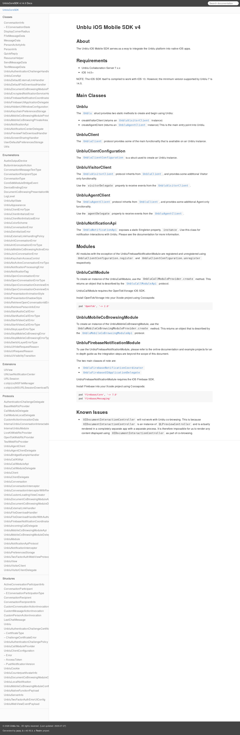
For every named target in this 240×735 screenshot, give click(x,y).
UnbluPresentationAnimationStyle (24, 293)
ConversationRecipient (17, 597)
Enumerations (11, 155)
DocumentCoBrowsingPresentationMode (28, 192)
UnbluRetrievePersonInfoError (22, 307)
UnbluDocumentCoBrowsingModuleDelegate (31, 503)
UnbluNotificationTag (16, 271)
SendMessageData (15, 62)
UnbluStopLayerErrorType (19, 329)
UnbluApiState (12, 200)
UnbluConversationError (18, 227)
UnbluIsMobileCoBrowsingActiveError (26, 249)
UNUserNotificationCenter (19, 374)
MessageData (12, 40)
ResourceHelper (14, 58)
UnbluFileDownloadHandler (20, 512)
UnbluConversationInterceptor (22, 486)
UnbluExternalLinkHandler (20, 508)
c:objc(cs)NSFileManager (19, 383)
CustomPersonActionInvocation (22, 615)
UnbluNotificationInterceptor (20, 548)
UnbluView (10, 561)
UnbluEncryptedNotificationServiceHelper (29, 93)
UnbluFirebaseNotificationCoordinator (26, 98)
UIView (8, 370)
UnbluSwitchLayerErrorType (20, 342)
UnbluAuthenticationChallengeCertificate (28, 628)
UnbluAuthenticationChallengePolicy (26, 642)
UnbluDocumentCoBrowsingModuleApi (27, 499)
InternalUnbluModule (16, 428)
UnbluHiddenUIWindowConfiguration (26, 106)
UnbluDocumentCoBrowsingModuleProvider (30, 89)
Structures (9, 578)
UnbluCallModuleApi (16, 464)
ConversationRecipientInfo (20, 602)
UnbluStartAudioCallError (19, 311)
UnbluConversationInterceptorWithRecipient (30, 490)
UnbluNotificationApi (16, 124)
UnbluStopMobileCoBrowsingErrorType (27, 338)
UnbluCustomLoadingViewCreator (24, 495)
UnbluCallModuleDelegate (20, 468)
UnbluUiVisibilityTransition (20, 355)
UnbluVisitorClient (15, 565)
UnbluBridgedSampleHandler (21, 455)
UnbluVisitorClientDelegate (20, 570)
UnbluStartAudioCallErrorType (22, 316)
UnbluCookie (12, 668)
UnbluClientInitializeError (19, 214)
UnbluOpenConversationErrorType (24, 280)
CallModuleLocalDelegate (19, 415)
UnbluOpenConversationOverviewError (27, 285)
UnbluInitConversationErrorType (23, 245)
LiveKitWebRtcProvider (18, 433)
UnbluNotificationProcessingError (24, 267)
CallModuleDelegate (16, 411)
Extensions (9, 364)
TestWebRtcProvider (16, 441)
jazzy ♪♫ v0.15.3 (24, 730)
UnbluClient (11, 472)
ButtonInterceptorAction (18, 165)
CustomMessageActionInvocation (24, 611)
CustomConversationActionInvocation (26, 606)
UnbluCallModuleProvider (19, 646)
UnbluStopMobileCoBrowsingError (24, 333)
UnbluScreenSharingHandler (21, 138)
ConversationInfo (14, 22)
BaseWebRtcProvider (17, 406)
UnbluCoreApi (12, 76)
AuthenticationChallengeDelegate (24, 402)
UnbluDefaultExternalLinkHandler (24, 80)
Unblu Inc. (15, 725)
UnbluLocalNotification (17, 682)
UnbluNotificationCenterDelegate (23, 129)
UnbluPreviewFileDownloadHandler (25, 133)
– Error (8, 655)
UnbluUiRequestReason (18, 351)
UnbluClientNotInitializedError (22, 218)
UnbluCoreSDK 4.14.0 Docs (17, 3)
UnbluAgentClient (14, 446)
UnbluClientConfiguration (19, 650)
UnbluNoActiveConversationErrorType (26, 262)
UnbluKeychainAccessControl (22, 258)
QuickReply (11, 53)
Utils (6, 146)
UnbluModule (12, 539)
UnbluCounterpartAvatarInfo (20, 673)
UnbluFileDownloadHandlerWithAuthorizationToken (34, 517)
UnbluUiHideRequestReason (21, 347)
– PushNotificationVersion (19, 664)
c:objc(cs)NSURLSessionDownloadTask (28, 387)
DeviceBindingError (15, 187)
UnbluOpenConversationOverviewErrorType (30, 289)
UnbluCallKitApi (13, 459)
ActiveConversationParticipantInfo (24, 584)
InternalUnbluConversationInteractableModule (31, 424)
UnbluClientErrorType (17, 209)
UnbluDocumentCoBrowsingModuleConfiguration (33, 677)
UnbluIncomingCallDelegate (21, 526)
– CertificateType (14, 633)
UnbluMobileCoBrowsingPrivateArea (26, 120)
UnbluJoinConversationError (21, 254)
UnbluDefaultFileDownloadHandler (25, 84)
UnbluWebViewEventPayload (21, 704)
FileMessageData (14, 36)
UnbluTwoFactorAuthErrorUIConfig (24, 699)
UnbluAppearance (15, 205)
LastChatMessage (14, 619)
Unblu (7, 624)
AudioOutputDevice (15, 161)
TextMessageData (14, 67)
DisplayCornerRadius (17, 31)
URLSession (11, 378)
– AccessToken (13, 659)
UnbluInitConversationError (20, 240)
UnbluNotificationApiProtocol (21, 543)
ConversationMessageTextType (22, 169)
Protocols (8, 396)
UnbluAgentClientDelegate (20, 450)
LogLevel (9, 196)
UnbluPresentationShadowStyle (23, 298)
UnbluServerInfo (13, 695)
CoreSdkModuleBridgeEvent (21, 183)
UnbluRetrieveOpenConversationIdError (28, 302)
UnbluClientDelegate (16, 477)
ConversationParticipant (18, 589)
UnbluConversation (15, 481)
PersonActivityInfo (14, 45)
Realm (39, 730)
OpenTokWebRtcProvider (19, 437)
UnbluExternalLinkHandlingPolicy (24, 236)
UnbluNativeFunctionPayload (21, 690)
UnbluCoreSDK (11, 9)
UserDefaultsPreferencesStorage (23, 142)
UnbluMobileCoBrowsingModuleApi (25, 530)
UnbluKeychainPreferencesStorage (25, 111)
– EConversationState (17, 27)
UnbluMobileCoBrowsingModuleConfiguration (31, 686)
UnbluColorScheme (15, 223)
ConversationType (14, 178)
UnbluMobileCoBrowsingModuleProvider (28, 115)
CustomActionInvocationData (21, 419)
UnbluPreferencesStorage (19, 552)
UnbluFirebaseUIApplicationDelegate (26, 102)
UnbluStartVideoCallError (19, 320)
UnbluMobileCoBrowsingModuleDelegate (29, 534)
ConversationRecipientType (20, 174)
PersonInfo (10, 49)
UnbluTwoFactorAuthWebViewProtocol (27, 557)
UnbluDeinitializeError (17, 231)
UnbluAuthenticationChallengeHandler (27, 71)
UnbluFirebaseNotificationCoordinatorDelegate (32, 521)
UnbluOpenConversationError (21, 276)
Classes (7, 17)
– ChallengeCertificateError (20, 637)
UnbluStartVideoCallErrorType (22, 324)
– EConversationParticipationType (24, 593)
